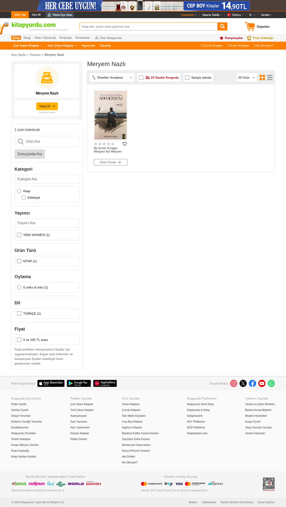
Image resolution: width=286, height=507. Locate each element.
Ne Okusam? (264, 45)
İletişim (193, 502)
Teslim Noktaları (21, 439)
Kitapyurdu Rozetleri (23, 433)
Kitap (26, 191)
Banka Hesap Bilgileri (258, 410)
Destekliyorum (20, 427)
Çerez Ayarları (266, 502)
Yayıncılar (88, 45)
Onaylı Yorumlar (21, 415)
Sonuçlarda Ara (29, 154)
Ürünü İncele (108, 162)
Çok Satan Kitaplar (26, 45)
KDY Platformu (196, 421)
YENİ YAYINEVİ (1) (36, 235)
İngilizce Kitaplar (132, 427)
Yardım (265, 15)
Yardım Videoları (255, 433)
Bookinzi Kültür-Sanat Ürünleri (140, 433)
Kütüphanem (195, 415)
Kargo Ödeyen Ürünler (25, 445)
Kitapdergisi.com (197, 433)
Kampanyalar (234, 38)
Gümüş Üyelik (19, 410)
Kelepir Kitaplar (79, 433)
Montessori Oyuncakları (136, 445)
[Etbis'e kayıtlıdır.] (269, 484)
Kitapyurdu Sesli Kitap (200, 404)
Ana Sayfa (18, 54)
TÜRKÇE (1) (32, 313)
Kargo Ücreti (252, 421)
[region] (47, 194)
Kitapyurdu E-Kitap (198, 410)
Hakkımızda (209, 502)
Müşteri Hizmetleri (256, 415)
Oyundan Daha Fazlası (136, 439)
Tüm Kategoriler (111, 38)
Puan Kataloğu (263, 38)
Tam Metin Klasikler (134, 415)
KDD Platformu (196, 427)
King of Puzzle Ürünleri (136, 450)
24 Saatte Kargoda (165, 77)
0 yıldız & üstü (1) (35, 287)
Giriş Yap (20, 14)
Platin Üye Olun (62, 15)
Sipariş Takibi (210, 15)
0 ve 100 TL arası (35, 340)
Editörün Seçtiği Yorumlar (26, 421)
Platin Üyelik (18, 404)
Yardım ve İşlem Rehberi (260, 404)
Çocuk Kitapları (213, 45)
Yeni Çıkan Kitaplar (60, 45)
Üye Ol (36, 14)
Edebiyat (34, 197)
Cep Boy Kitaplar (132, 421)
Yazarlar (105, 45)
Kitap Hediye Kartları (23, 456)
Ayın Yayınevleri (80, 427)
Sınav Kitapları (239, 45)
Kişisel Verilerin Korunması (237, 502)
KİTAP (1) (30, 261)
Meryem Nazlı (54, 54)
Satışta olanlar (201, 77)
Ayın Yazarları (78, 421)
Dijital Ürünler (78, 439)
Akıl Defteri (128, 456)
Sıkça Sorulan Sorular (258, 427)
